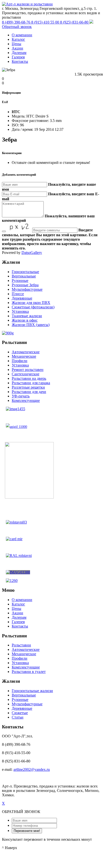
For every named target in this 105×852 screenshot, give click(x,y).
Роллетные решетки (28, 387)
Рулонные (20, 280)
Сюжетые (20, 713)
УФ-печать (21, 396)
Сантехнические (25, 374)
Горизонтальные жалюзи (32, 691)
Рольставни (21, 645)
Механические (24, 356)
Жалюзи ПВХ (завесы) (31, 325)
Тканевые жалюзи (27, 316)
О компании (22, 35)
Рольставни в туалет (29, 671)
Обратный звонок (17, 27)
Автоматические (26, 352)
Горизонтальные (25, 272)
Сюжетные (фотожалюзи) (33, 307)
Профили (19, 361)
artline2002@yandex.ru (31, 769)
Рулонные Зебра (25, 285)
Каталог (18, 39)
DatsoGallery (31, 252)
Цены (16, 44)
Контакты (20, 61)
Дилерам (19, 53)
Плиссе (18, 294)
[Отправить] (4, 231)
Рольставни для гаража (31, 383)
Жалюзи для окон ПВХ (31, 303)
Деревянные (22, 298)
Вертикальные (24, 276)
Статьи (17, 717)
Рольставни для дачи (29, 392)
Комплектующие (26, 400)
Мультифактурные (27, 289)
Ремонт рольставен (27, 369)
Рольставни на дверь (29, 378)
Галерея (18, 57)
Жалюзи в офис (25, 320)
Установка (20, 311)
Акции (17, 48)
